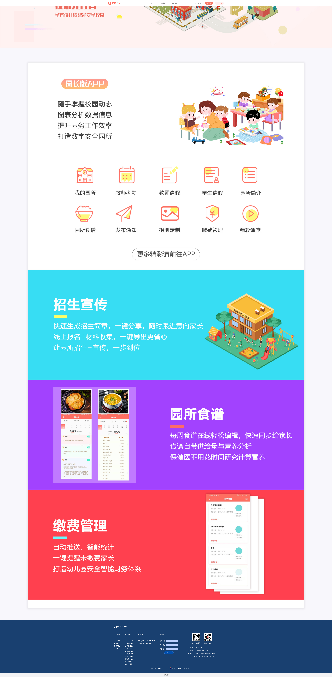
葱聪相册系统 (129, 661)
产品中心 (186, 3)
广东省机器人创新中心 (144, 643)
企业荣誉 (117, 643)
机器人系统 (128, 664)
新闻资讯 (174, 3)
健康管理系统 (129, 656)
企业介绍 (117, 641)
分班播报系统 (129, 646)
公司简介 (162, 3)
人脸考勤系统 (129, 643)
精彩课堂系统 (129, 659)
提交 (168, 652)
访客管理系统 (129, 651)
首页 (152, 3)
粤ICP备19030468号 (157, 668)
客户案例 (198, 3)
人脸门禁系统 (129, 641)
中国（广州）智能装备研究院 (147, 641)
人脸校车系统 (129, 649)
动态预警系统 (129, 654)
